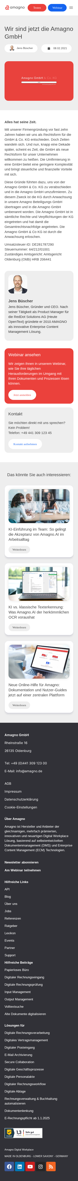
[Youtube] (30, 1166)
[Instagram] (40, 1166)
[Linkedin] (19, 1166)
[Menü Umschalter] (71, 7)
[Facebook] (9, 1166)
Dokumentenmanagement (23, 845)
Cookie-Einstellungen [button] (21, 807)
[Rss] (51, 1166)
